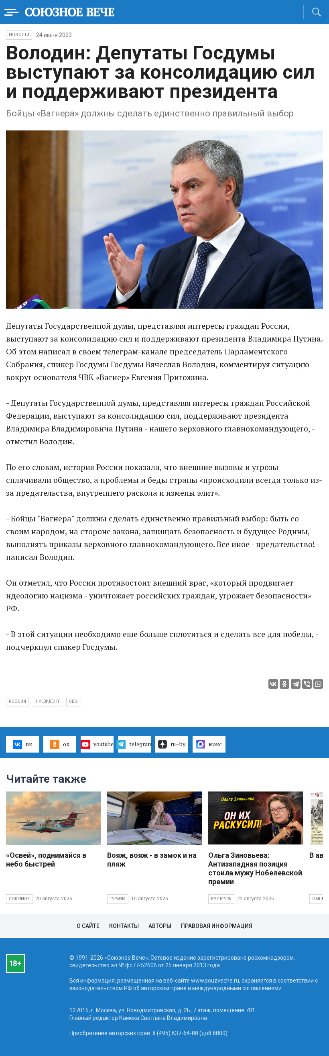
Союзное (19, 899)
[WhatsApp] (318, 684)
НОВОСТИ (19, 35)
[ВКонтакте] (273, 684)
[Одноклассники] (284, 684)
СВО (73, 701)
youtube (103, 744)
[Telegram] (296, 684)
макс (215, 744)
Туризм (118, 899)
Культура (221, 899)
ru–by (178, 744)
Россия (17, 701)
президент (47, 701)
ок (66, 744)
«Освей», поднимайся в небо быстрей (46, 859)
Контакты (124, 926)
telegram (140, 744)
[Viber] (307, 684)
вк (29, 744)
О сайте (88, 926)
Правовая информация (216, 926)
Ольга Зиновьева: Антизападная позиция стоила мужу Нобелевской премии (255, 868)
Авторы (159, 926)
